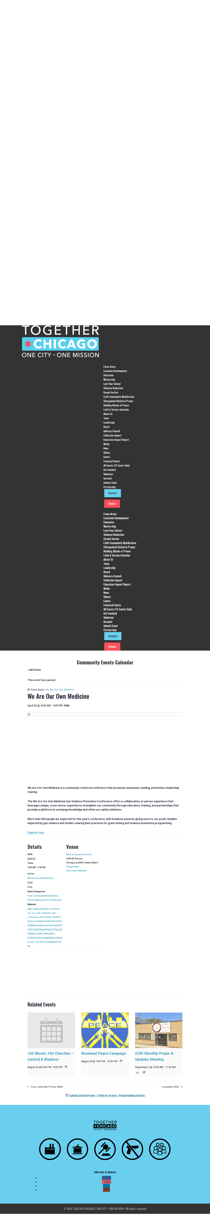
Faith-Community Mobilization (118, 397)
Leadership (109, 422)
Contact (112, 493)
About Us (108, 559)
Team (106, 418)
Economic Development (115, 371)
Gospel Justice (110, 392)
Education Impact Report (116, 440)
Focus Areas (110, 514)
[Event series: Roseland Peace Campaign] (121, 1061)
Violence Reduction (113, 388)
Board (106, 427)
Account (107, 478)
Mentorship (109, 379)
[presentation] (51, 1030)
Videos (106, 452)
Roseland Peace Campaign (103, 1053)
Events (107, 601)
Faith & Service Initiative (116, 409)
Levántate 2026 (171, 1086)
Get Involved (110, 613)
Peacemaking (34, 900)
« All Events (34, 669)
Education (108, 375)
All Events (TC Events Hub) (116, 465)
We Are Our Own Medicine (40, 878)
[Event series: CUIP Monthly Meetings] (144, 1072)
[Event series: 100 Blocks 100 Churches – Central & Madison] (66, 1067)
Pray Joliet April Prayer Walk (46, 1086)
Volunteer (108, 474)
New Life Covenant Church (79, 854)
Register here (36, 832)
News (106, 448)
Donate (112, 503)
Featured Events (111, 461)
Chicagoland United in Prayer (118, 401)
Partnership (110, 630)
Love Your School (112, 384)
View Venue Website (76, 870)
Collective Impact (112, 435)
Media (106, 588)
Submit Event (110, 482)
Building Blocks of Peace (116, 405)
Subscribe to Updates (105, 1172)
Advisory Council (111, 431)
